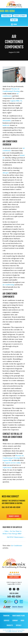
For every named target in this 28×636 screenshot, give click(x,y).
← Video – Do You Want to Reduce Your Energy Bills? (12, 532)
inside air (6, 125)
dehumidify (7, 120)
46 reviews (16, 574)
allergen (6, 173)
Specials (18, 625)
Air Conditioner (16, 545)
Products (10, 625)
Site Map (20, 631)
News (22, 620)
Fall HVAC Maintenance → (16, 537)
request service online (13, 463)
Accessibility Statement (11, 631)
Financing (6, 616)
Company (15, 620)
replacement (7, 467)
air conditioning (8, 285)
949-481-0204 (7, 11)
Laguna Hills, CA (16, 101)
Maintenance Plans (18, 616)
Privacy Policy (21, 630)
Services (6, 620)
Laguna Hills (7, 460)
